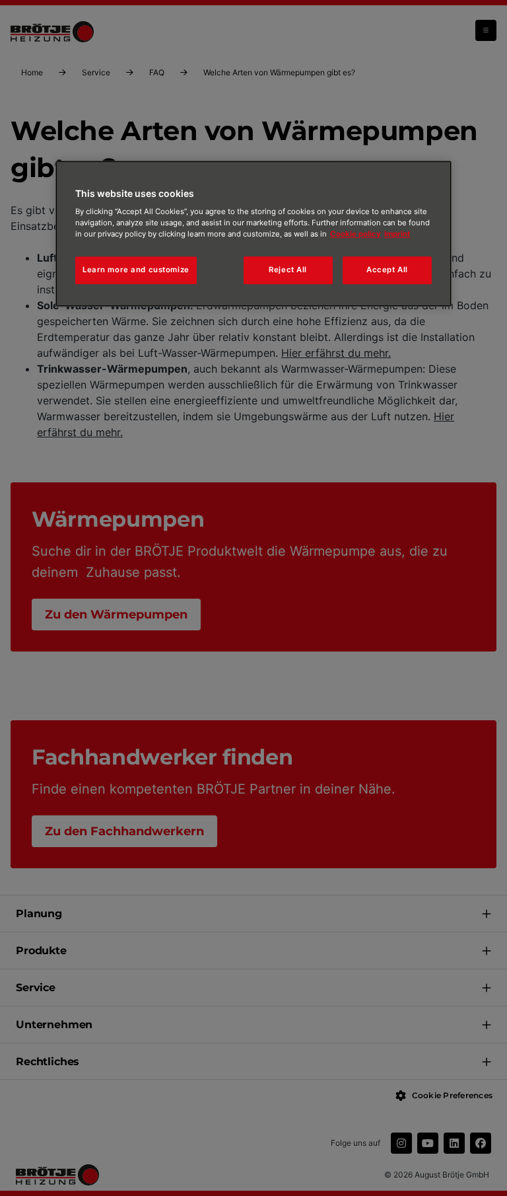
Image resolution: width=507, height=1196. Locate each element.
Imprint (397, 234)
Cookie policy (355, 234)
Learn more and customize (136, 269)
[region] (253, 234)
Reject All (288, 269)
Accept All (387, 269)
